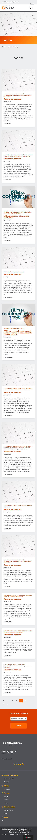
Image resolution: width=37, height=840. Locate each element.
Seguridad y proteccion (10, 449)
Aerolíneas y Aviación (18, 93)
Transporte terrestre (23, 211)
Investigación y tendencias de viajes (14, 95)
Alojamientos (8, 93)
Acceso (32, 4)
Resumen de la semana (12, 99)
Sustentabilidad (15, 213)
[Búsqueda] (30, 8)
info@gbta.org (8, 759)
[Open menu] (33, 7)
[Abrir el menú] (3, 821)
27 (3, 704)
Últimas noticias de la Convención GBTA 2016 (16, 217)
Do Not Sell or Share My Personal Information (15, 834)
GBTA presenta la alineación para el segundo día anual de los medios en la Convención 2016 (18, 333)
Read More (8, 123)
